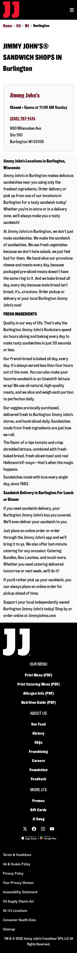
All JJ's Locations (15, 910)
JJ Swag (39, 819)
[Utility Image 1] (29, 838)
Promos (38, 801)
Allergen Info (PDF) (38, 693)
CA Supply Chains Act (18, 901)
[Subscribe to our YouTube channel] (52, 829)
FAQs (38, 742)
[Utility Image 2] (47, 838)
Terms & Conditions (17, 855)
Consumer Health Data (19, 920)
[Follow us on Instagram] (43, 829)
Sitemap (9, 929)
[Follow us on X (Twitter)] (25, 829)
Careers (38, 761)
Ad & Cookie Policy (16, 864)
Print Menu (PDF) (38, 675)
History (38, 733)
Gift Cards (38, 810)
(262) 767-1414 (23, 119)
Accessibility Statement (20, 892)
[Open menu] (72, 10)
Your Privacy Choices (18, 883)
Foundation (39, 770)
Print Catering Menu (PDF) (38, 684)
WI (27, 26)
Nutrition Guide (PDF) (38, 702)
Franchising (38, 752)
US (18, 26)
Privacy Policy (13, 873)
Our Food (38, 724)
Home (7, 26)
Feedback (38, 779)
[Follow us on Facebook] (34, 829)
